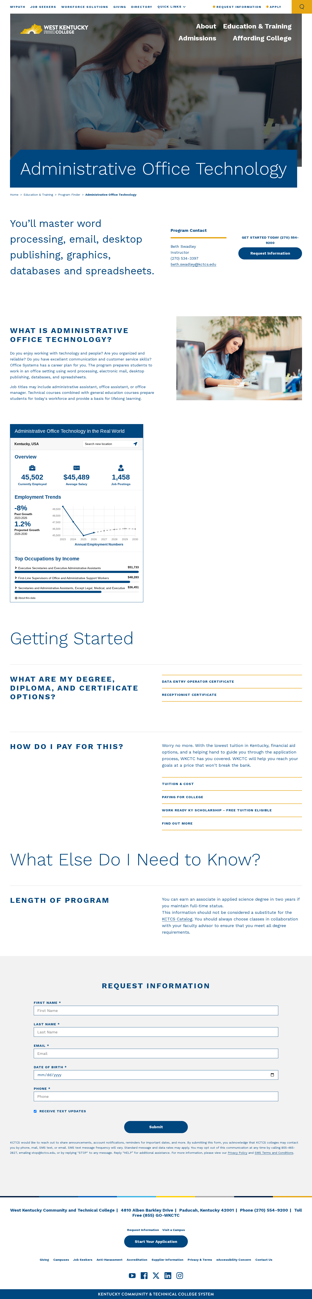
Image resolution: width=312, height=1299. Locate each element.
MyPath (17, 7)
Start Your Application (156, 1241)
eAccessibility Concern (233, 1259)
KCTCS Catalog (177, 919)
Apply (275, 7)
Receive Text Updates (62, 1111)
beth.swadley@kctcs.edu (193, 264)
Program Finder (69, 194)
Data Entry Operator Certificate (198, 681)
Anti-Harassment (109, 1259)
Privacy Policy (237, 1152)
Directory (141, 7)
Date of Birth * (50, 1067)
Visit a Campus (173, 1230)
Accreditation (137, 1259)
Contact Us (263, 1259)
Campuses (61, 1259)
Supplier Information (167, 1259)
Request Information (238, 7)
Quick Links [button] (169, 6)
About (206, 26)
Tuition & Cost (178, 784)
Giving (119, 7)
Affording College (262, 38)
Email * (41, 1046)
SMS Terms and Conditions (274, 1152)
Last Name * (47, 1024)
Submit (156, 1127)
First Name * (47, 1003)
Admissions (197, 38)
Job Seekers (43, 7)
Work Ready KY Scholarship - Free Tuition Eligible (217, 810)
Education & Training (257, 26)
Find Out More (177, 823)
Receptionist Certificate (189, 695)
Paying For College (182, 797)
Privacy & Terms (200, 1259)
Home (14, 194)
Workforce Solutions (84, 7)
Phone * (42, 1089)
